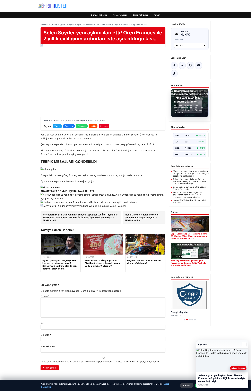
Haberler (44, 25)
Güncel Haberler (99, 15)
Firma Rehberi (120, 15)
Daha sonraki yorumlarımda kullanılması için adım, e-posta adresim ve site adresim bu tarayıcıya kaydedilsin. (100, 361)
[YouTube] (198, 65)
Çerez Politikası (140, 15)
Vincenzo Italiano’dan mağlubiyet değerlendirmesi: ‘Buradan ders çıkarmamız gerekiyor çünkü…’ (187, 194)
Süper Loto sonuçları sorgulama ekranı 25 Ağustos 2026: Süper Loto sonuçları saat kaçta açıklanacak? (191, 173)
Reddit (93, 126)
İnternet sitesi (48, 346)
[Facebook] (174, 65)
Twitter (57, 126)
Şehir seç (179, 39)
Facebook (69, 126)
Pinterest (104, 126)
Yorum (45, 296)
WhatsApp (82, 126)
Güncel (54, 25)
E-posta (46, 334)
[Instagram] (190, 65)
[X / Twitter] (182, 65)
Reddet (186, 385)
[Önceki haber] (197, 93)
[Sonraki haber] (203, 93)
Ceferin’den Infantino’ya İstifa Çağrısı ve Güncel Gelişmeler (191, 188)
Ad (43, 323)
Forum (157, 15)
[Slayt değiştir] (184, 319)
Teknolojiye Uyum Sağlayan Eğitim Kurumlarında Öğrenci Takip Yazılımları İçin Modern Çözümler (190, 181)
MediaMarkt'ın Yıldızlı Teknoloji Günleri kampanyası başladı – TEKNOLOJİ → (142, 217)
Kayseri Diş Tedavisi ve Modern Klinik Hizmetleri (189, 201)
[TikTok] (174, 73)
